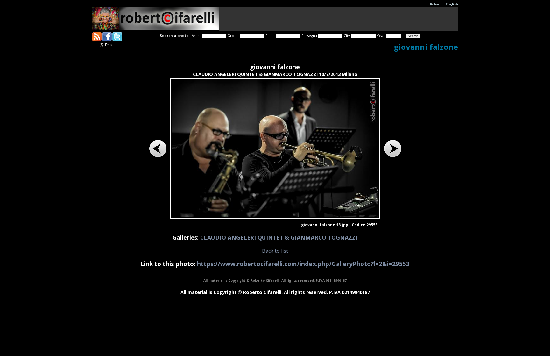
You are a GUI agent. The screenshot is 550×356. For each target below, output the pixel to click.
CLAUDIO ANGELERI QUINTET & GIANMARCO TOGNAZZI (278, 237)
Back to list (275, 250)
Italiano (436, 4)
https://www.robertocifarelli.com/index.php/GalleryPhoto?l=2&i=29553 (303, 263)
